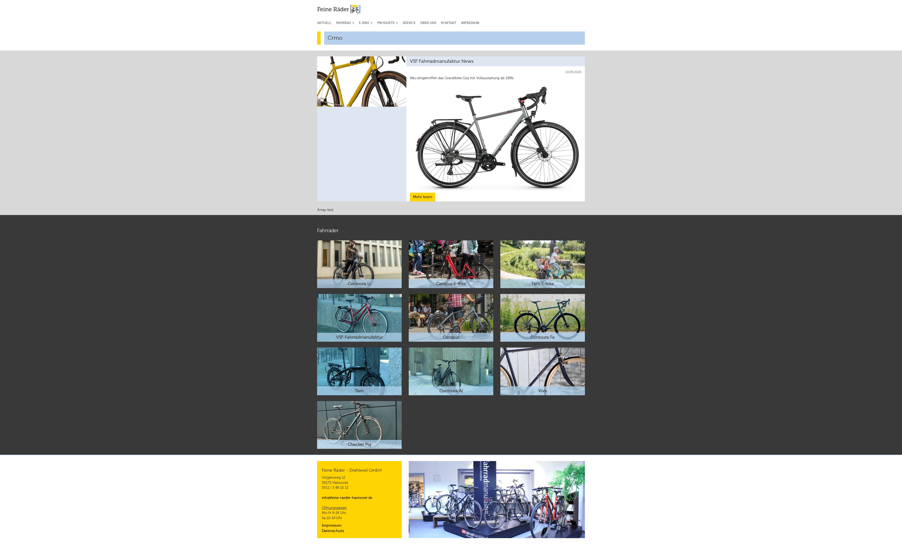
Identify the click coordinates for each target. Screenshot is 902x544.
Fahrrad (344, 23)
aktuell (324, 23)
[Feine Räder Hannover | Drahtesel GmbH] (348, 9)
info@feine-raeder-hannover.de (347, 498)
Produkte (386, 23)
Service (409, 23)
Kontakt (448, 23)
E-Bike (364, 23)
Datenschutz (333, 531)
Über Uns (428, 23)
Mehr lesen (422, 197)
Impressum (470, 23)
